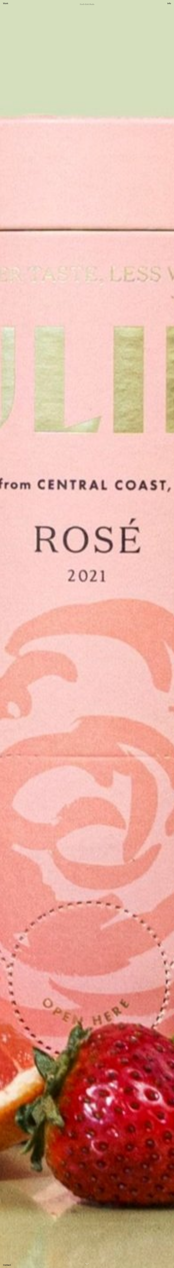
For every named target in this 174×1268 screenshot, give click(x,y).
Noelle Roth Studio (87, 4)
